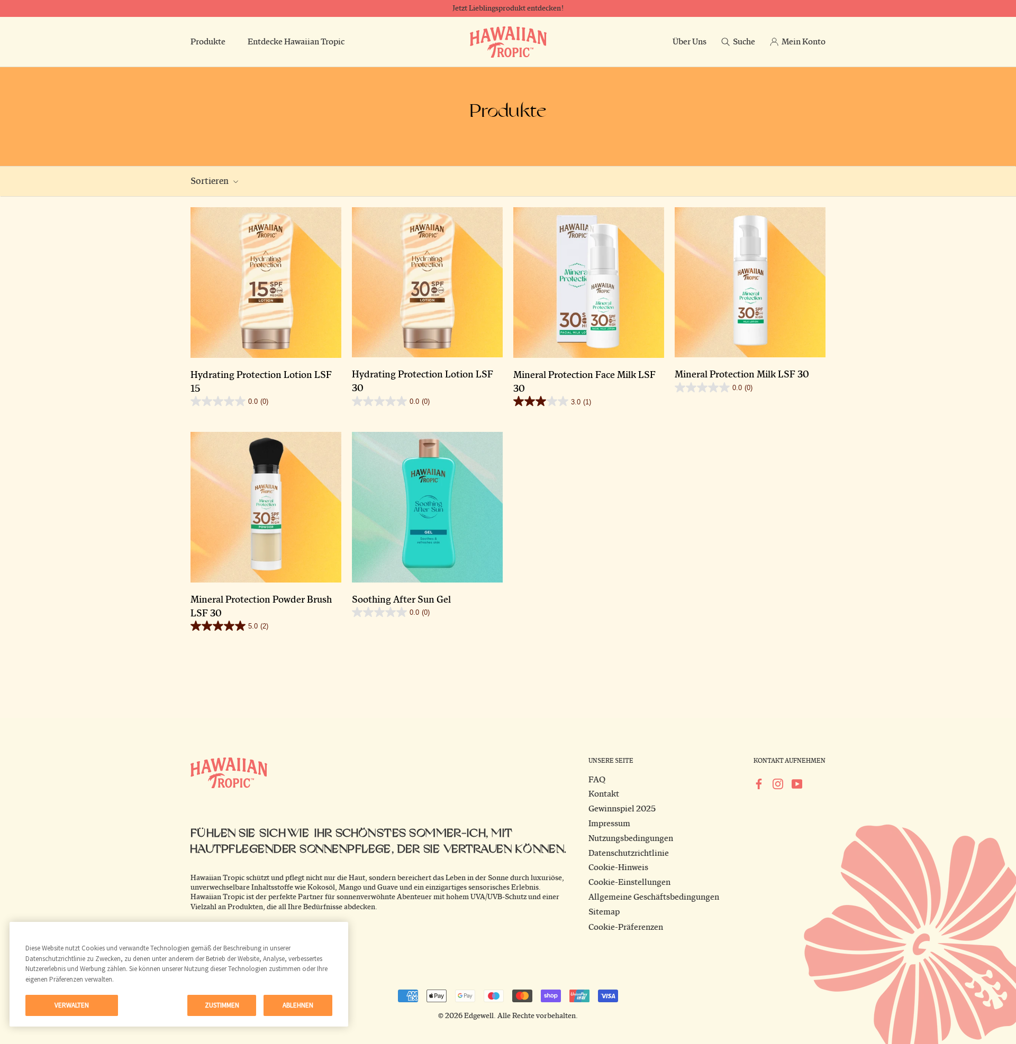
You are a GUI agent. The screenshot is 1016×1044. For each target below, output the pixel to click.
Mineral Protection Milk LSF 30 (742, 375)
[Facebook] (759, 784)
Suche (744, 42)
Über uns (689, 42)
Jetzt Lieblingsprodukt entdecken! (508, 8)
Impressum (609, 823)
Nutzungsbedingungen (630, 838)
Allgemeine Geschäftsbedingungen (653, 897)
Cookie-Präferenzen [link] (625, 927)
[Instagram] (778, 784)
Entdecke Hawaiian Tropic (296, 42)
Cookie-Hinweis (618, 867)
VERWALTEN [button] (72, 1005)
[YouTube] (797, 784)
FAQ (596, 779)
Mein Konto (804, 42)
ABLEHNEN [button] (298, 1005)
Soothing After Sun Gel (401, 600)
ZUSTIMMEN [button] (222, 1005)
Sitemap (604, 912)
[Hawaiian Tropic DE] (508, 42)
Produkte (207, 42)
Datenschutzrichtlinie (628, 853)
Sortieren (210, 181)
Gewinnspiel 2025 (622, 809)
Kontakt (603, 794)
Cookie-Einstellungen (629, 882)
